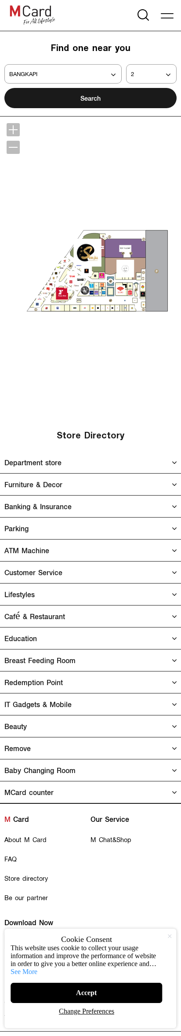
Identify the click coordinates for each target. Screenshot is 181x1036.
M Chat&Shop (110, 839)
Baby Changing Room (40, 770)
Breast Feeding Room (40, 660)
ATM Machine (26, 550)
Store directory (26, 878)
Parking (16, 528)
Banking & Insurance (38, 506)
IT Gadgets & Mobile (38, 704)
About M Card (25, 839)
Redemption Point (33, 682)
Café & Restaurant (34, 616)
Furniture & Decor (33, 484)
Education (20, 638)
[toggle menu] (169, 14)
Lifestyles (19, 594)
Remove (17, 748)
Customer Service (33, 572)
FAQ (10, 859)
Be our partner (26, 897)
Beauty (15, 726)
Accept (86, 992)
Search (90, 98)
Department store (33, 462)
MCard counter (29, 792)
